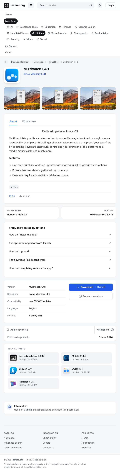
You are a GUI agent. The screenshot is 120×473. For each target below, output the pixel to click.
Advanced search (13, 442)
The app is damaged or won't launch (30, 243)
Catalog (9, 433)
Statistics (86, 447)
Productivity (101, 33)
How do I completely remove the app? (31, 268)
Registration (88, 442)
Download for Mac (19, 62)
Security (15, 39)
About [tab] (13, 121)
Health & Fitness (19, 33)
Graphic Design (86, 27)
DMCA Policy (49, 438)
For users (88, 433)
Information (50, 433)
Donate (46, 442)
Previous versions (93, 296)
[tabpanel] (60, 153)
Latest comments (13, 447)
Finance (67, 27)
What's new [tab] (29, 121)
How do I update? (19, 251)
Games (13, 46)
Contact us (48, 447)
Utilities (39, 33)
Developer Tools (29, 27)
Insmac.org (17, 459)
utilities (14, 187)
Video (30, 39)
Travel (43, 39)
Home (9, 14)
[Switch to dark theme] (100, 5)
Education (50, 27)
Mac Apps (10, 21)
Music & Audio (59, 33)
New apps (9, 438)
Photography (81, 33)
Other (8, 52)
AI (11, 27)
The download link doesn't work (27, 259)
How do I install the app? (23, 234)
